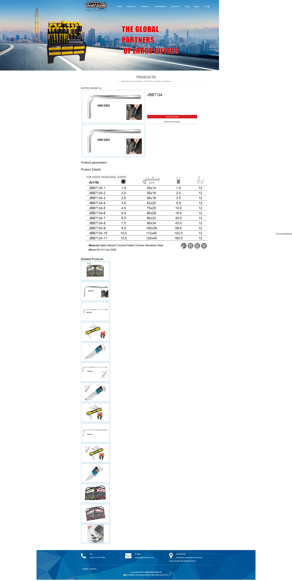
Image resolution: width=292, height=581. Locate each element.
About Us (131, 6)
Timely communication (172, 122)
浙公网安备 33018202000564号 (138, 575)
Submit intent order (172, 116)
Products (145, 6)
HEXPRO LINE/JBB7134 (91, 88)
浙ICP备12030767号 (160, 575)
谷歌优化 (93, 569)
